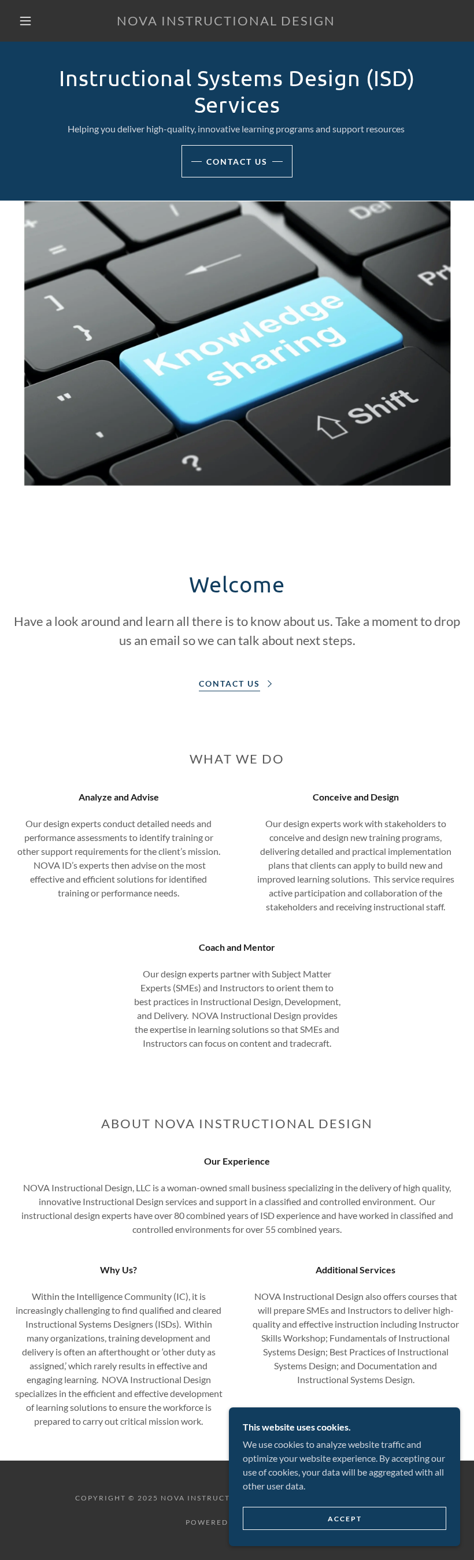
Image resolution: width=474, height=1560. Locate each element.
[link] (226, 21)
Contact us (237, 161)
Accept (345, 1518)
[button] (25, 20)
